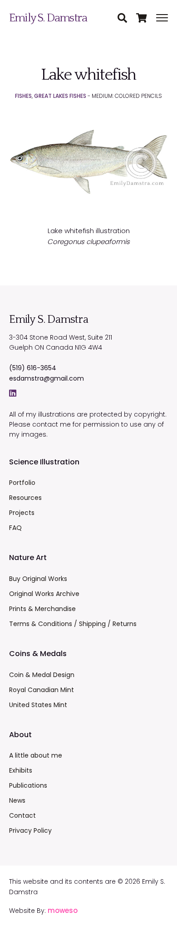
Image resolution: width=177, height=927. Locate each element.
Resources (25, 497)
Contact (22, 815)
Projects (21, 512)
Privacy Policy (30, 830)
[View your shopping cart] (146, 18)
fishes (23, 96)
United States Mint (38, 704)
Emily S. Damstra (48, 18)
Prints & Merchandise (42, 608)
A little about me (35, 755)
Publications (28, 785)
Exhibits (20, 770)
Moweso (63, 910)
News (17, 800)
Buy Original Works (38, 578)
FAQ (15, 527)
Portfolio (22, 482)
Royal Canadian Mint (41, 689)
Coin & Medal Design (41, 674)
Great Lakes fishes (60, 96)
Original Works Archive (44, 593)
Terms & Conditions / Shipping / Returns (73, 623)
